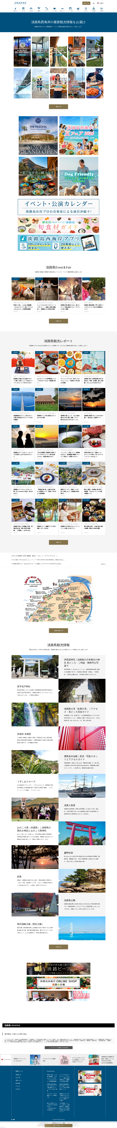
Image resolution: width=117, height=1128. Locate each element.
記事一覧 (58, 321)
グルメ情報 (39, 352)
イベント (15, 278)
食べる (46, 302)
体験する (19, 302)
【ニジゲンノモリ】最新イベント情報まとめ (52, 1095)
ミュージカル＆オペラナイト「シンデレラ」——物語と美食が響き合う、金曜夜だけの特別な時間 (46, 307)
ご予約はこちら (59, 1125)
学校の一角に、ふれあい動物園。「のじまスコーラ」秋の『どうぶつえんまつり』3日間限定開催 (23, 307)
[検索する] (93, 3)
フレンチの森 (47, 413)
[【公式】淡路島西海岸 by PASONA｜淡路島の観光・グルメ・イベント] (58, 3)
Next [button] (105, 52)
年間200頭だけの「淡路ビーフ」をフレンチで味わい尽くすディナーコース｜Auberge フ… (93, 454)
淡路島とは (18, 1074)
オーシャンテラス (76, 376)
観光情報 (15, 352)
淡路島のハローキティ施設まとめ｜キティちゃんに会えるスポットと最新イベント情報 (64, 1097)
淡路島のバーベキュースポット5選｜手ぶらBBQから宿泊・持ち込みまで (23, 491)
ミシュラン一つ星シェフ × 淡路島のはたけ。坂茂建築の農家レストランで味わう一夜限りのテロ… (70, 454)
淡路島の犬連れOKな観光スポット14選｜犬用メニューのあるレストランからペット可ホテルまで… (23, 380)
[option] (22, 52)
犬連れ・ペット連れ (17, 376)
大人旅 (39, 302)
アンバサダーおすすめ (93, 11)
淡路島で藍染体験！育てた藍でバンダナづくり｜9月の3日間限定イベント (93, 307)
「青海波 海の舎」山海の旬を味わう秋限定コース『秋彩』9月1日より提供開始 (46, 491)
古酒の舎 (53, 413)
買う (28, 413)
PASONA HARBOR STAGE (65, 302)
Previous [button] (13, 52)
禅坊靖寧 (72, 413)
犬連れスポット (39, 11)
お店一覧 (18, 1077)
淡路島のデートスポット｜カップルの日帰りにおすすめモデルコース (23, 454)
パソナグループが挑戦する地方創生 (58, 1047)
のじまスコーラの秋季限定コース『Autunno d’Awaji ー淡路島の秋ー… (46, 380)
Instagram (18, 1089)
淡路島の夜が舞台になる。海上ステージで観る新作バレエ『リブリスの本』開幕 (70, 307)
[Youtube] (14, 1119)
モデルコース (16, 413)
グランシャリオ (95, 376)
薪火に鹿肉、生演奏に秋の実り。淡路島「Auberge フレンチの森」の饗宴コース (93, 491)
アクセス (18, 1086)
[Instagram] (12, 1119)
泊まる (24, 376)
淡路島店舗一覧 (58, 630)
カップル (15, 450)
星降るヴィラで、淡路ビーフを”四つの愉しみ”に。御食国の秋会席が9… (70, 491)
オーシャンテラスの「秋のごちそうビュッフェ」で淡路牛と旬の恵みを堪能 (70, 380)
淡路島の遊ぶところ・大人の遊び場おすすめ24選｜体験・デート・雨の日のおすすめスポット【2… (70, 417)
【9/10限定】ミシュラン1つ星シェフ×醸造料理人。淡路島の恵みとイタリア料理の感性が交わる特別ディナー (64, 1107)
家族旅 (15, 302)
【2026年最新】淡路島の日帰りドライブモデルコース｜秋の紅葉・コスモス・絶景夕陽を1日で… (46, 454)
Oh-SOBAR (39, 450)
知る (25, 413)
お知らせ (103, 564)
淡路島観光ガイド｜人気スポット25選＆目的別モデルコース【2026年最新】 (23, 417)
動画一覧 (58, 106)
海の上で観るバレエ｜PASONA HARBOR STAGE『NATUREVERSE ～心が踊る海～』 (52, 1106)
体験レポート (19, 1080)
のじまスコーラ (25, 302)
